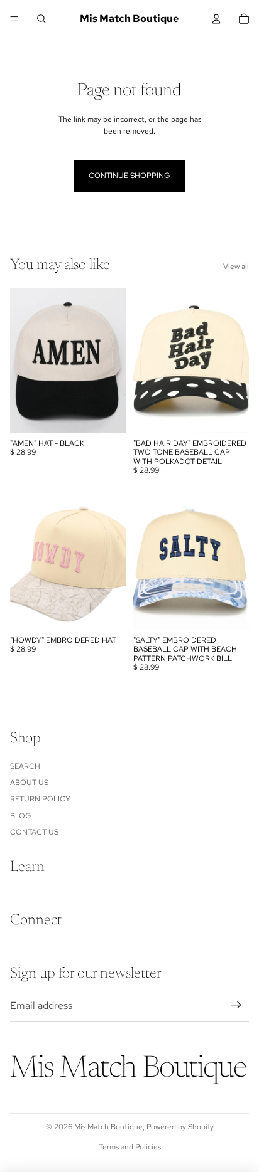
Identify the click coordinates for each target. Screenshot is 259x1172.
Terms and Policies (130, 1147)
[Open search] (41, 19)
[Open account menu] (216, 19)
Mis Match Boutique (108, 1127)
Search (25, 766)
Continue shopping (129, 176)
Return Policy (40, 799)
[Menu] (14, 18)
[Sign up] (236, 1005)
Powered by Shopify (180, 1127)
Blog (20, 816)
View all (236, 266)
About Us (29, 783)
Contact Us (34, 832)
